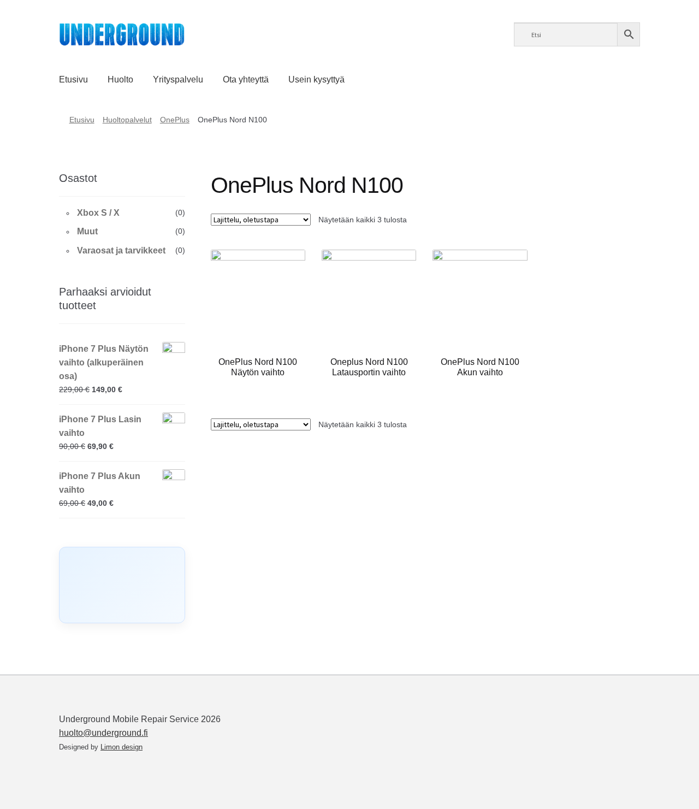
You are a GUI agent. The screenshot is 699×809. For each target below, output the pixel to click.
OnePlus (174, 119)
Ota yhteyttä (246, 79)
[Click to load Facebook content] (122, 585)
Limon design (121, 747)
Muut (87, 231)
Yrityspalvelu (178, 79)
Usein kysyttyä (316, 79)
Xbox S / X (98, 212)
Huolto (120, 79)
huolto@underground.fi (103, 732)
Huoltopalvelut (127, 119)
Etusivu (73, 79)
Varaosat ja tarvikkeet (121, 250)
